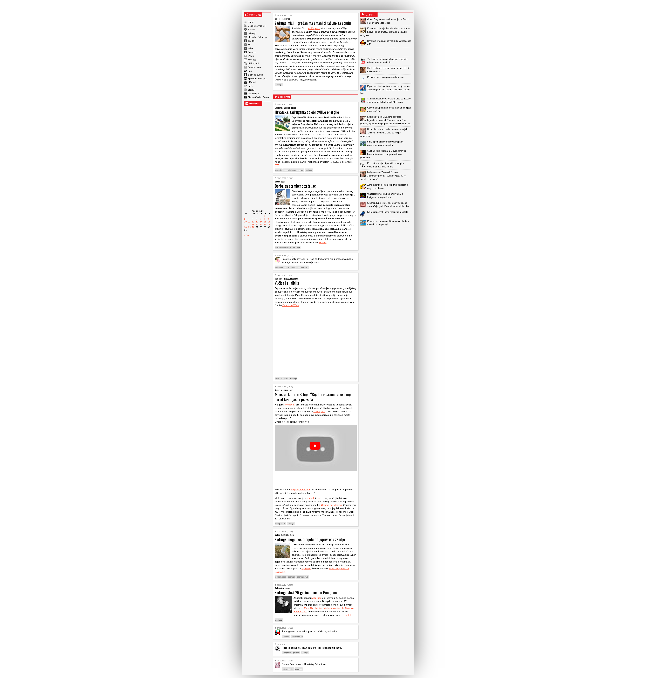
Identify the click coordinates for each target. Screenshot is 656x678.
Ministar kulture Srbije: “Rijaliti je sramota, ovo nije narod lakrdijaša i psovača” (313, 396)
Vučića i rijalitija (287, 283)
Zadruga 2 (319, 411)
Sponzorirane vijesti (257, 78)
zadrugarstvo (302, 267)
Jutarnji (251, 29)
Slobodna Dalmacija (257, 37)
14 (261, 222)
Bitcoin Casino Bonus (258, 97)
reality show (280, 524)
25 (249, 227)
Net (249, 44)
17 (245, 224)
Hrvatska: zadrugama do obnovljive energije (307, 112)
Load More (386, 232)
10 (245, 222)
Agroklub (306, 568)
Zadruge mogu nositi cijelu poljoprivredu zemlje (310, 539)
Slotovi (251, 90)
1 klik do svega (255, 74)
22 (265, 224)
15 (265, 222)
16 (269, 222)
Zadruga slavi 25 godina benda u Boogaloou (306, 592)
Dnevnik (252, 52)
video (319, 498)
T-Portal (346, 615)
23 (269, 224)
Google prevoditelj (256, 26)
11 (249, 222)
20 (257, 224)
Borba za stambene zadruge (295, 186)
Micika (318, 608)
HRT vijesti (253, 63)
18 (249, 224)
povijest (296, 653)
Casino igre (253, 93)
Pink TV (278, 379)
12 (253, 222)
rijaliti (286, 379)
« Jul (246, 235)
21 (261, 224)
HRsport (252, 82)
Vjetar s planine (332, 608)
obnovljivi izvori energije (293, 170)
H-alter (322, 242)
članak (311, 498)
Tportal (251, 41)
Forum (251, 22)
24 (245, 227)
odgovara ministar (300, 489)
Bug (250, 71)
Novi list (252, 59)
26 (253, 227)
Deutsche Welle (290, 305)
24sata (251, 56)
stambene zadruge (283, 247)
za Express (314, 28)
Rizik (250, 86)
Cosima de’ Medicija (332, 505)
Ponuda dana (254, 67)
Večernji (252, 33)
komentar (290, 404)
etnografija (287, 653)
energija (278, 170)
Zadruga (317, 597)
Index (250, 48)
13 (257, 222)
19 (253, 224)
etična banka (288, 669)
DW (277, 165)
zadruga (278, 85)
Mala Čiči (309, 608)
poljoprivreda (280, 267)
